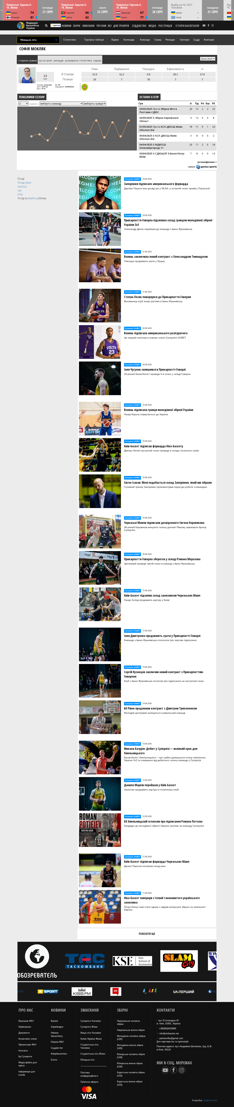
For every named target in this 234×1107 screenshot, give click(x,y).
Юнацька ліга (87, 1059)
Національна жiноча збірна (131, 1030)
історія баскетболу (187, 26)
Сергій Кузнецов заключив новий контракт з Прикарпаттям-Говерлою (164, 674)
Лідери (115, 39)
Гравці (157, 39)
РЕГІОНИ (101, 26)
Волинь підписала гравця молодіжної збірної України (158, 410)
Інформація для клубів (27, 1073)
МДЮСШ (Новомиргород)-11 (152, 146)
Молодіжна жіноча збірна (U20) (130, 1047)
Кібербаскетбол (59, 1053)
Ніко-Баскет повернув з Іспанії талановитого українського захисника (162, 900)
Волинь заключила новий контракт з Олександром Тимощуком (166, 256)
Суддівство (57, 1048)
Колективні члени (28, 1039)
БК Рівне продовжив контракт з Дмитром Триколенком (160, 708)
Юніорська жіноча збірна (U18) (130, 1065)
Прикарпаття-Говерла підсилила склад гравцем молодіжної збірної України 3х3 (168, 222)
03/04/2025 (145, 153)
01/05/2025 (145, 126)
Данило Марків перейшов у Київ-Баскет (150, 785)
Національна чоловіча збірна (128, 1023)
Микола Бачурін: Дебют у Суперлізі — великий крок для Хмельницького (160, 751)
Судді (196, 39)
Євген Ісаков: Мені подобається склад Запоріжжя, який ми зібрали (168, 482)
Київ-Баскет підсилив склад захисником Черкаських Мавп (162, 595)
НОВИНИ (66, 26)
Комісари (209, 39)
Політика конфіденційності (89, 1074)
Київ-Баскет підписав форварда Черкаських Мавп (156, 861)
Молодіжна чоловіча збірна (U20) (131, 1038)
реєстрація (165, 26)
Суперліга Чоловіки (91, 1021)
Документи (24, 1033)
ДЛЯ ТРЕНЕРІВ (121, 26)
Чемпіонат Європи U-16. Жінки (19, 6)
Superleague (57, 1027)
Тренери (184, 39)
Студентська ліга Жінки (93, 1053)
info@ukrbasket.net (169, 1033)
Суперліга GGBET (132, 179)
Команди (145, 39)
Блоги (54, 1059)
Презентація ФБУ (27, 1044)
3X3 (109, 26)
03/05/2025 (145, 108)
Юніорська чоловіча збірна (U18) (131, 1056)
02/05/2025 (145, 117)
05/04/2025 (145, 135)
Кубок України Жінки (91, 1039)
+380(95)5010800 (167, 1028)
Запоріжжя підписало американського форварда (156, 184)
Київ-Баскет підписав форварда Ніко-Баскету (153, 446)
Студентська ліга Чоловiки (89, 1046)
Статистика (69, 39)
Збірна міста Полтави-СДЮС (158, 110)
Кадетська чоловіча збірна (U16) (131, 1074)
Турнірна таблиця (94, 39)
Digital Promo (210, 1100)
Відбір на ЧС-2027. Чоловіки (182, 6)
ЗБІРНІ (76, 26)
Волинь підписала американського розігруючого (156, 333)
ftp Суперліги (25, 1056)
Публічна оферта (89, 1082)
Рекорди (170, 39)
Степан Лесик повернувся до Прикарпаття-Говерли (157, 297)
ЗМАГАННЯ (88, 26)
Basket (54, 1021)
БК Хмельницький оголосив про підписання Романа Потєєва (163, 821)
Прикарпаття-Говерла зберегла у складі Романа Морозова (162, 559)
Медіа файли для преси (28, 1064)
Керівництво (25, 1027)
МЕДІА (152, 26)
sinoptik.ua (32, 198)
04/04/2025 (145, 144)
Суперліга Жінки (89, 1027)
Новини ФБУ (57, 1042)
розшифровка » (207, 162)
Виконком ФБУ (26, 1021)
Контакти (23, 1050)
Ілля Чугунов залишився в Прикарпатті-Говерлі (155, 369)
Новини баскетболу (57, 1034)
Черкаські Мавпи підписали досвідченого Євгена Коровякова (164, 523)
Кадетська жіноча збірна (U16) (129, 1083)
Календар (129, 39)
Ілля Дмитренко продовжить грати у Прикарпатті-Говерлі (162, 636)
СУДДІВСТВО (139, 26)
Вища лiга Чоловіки (91, 1033)
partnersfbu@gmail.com (171, 1038)
